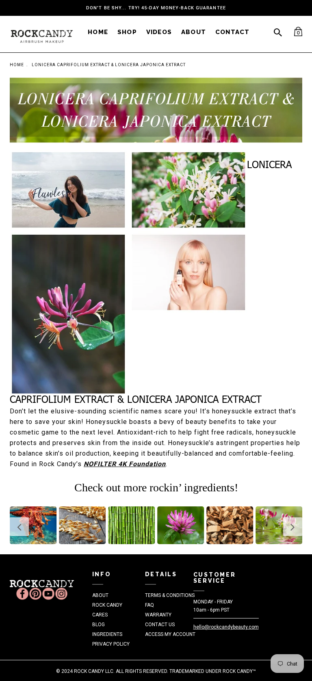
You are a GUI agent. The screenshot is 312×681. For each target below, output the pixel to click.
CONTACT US (160, 624)
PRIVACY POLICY (111, 644)
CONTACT (232, 32)
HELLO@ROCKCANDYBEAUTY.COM (226, 627)
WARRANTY (158, 615)
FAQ (149, 605)
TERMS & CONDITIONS (170, 595)
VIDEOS (159, 32)
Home (17, 65)
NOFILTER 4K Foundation (125, 464)
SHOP (127, 32)
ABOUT (193, 32)
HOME (98, 32)
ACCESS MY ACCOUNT (170, 634)
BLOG (98, 624)
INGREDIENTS (107, 634)
